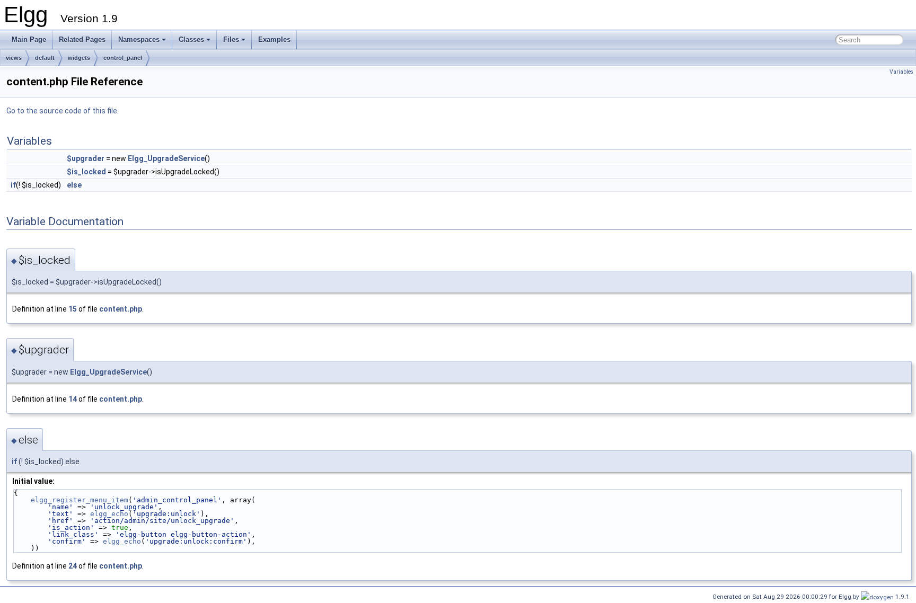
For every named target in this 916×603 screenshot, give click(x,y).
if (13, 185)
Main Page (29, 39)
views (14, 58)
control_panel (122, 58)
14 (72, 399)
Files (231, 39)
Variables (901, 71)
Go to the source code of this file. (62, 111)
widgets (79, 58)
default (45, 58)
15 (72, 309)
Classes (191, 39)
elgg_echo (109, 514)
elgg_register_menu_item (79, 500)
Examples (274, 39)
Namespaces (139, 39)
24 (72, 566)
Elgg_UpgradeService (166, 158)
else (74, 185)
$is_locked (86, 171)
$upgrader (85, 158)
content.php (120, 309)
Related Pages (82, 39)
